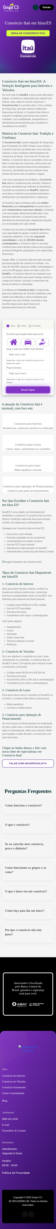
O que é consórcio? (17, 824)
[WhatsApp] (25, 1214)
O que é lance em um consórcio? (26, 891)
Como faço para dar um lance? (24, 910)
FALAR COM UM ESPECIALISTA (28, 763)
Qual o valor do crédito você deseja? (25, 349)
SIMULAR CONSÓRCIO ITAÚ (28, 33)
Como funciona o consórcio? (23, 805)
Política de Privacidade (16, 1173)
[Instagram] (31, 1214)
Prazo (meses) (13, 368)
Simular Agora (28, 390)
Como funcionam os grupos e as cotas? (25, 870)
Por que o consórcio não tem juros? (23, 932)
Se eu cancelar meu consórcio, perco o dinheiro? (24, 846)
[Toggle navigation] (35, 7)
